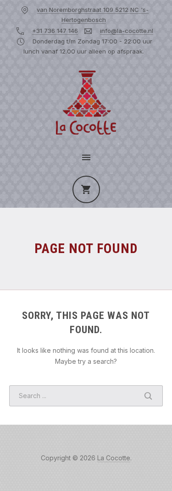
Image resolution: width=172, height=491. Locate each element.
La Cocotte (113, 458)
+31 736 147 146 (55, 30)
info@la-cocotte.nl (126, 30)
